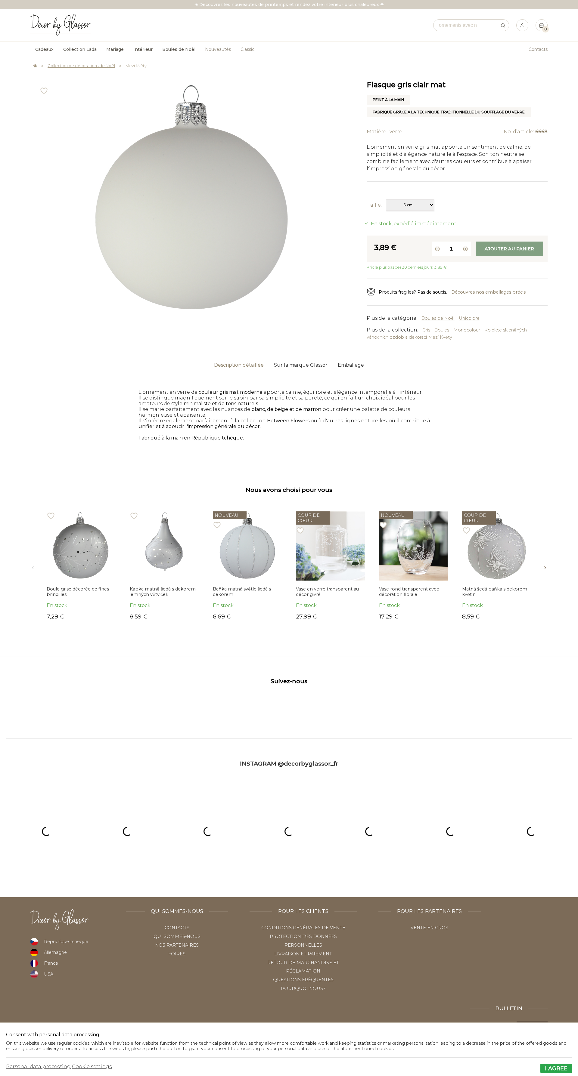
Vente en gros (429, 927)
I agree (556, 1068)
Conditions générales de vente (303, 927)
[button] (32, 566)
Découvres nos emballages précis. (489, 292)
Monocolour (466, 330)
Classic (247, 49)
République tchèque (66, 941)
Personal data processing (38, 1066)
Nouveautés (218, 49)
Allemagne (55, 952)
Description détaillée (239, 365)
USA (48, 974)
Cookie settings (92, 1066)
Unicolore (469, 318)
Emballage (351, 365)
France (51, 963)
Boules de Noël (438, 318)
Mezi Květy (136, 65)
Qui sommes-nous (177, 936)
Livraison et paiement (303, 954)
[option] (81, 565)
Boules (441, 330)
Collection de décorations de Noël (81, 65)
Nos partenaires (177, 945)
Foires (176, 954)
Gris (426, 330)
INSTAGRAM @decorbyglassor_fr (289, 763)
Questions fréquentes (303, 979)
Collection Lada (80, 49)
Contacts (538, 49)
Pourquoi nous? (303, 988)
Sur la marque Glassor (301, 365)
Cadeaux (44, 49)
